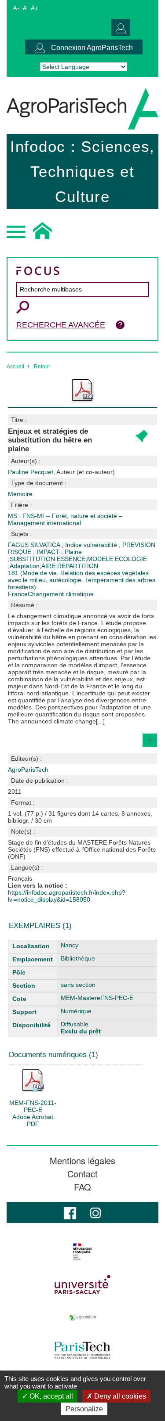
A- (16, 8)
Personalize (84, 1409)
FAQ (82, 1187)
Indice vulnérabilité (92, 544)
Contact (82, 1173)
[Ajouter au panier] (140, 437)
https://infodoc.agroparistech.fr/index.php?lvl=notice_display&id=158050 (66, 896)
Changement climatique (61, 593)
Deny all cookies (119, 1396)
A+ (34, 8)
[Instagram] (95, 1212)
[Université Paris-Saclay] (82, 1284)
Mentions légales (82, 1160)
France (18, 593)
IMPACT (49, 551)
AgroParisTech (28, 769)
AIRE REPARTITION (69, 565)
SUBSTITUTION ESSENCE (47, 558)
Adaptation (25, 565)
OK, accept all (50, 1396)
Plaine (73, 551)
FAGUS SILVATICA (35, 544)
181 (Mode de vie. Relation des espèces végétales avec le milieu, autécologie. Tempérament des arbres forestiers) (81, 579)
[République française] (82, 1252)
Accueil (15, 366)
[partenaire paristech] (82, 1350)
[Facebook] (70, 1212)
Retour (42, 366)
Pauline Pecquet (61, 471)
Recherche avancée (60, 324)
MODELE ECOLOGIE (117, 558)
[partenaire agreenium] (82, 1317)
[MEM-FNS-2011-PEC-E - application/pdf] (33, 1080)
